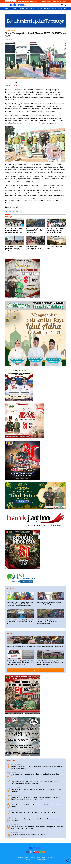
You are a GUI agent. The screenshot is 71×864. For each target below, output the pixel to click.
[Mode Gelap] (62, 4)
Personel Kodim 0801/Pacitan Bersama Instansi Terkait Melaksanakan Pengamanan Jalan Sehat (34, 248)
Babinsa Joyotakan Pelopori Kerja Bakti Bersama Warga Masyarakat (31, 1)
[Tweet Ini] (10, 211)
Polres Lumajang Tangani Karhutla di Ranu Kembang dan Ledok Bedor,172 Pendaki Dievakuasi (35, 230)
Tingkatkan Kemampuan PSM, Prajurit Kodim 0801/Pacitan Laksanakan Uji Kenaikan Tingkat (35, 647)
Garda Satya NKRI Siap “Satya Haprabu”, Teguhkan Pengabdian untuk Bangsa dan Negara (20, 621)
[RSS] (43, 852)
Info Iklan (32, 857)
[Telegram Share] (17, 211)
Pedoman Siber (41, 857)
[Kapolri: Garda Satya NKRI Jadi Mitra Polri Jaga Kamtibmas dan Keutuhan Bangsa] (14, 223)
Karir (26, 857)
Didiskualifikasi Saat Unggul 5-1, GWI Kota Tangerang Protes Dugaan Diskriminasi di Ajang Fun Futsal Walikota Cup (20, 662)
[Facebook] (27, 852)
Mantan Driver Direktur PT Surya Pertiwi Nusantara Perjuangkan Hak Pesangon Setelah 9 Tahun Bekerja (37, 767)
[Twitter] (31, 852)
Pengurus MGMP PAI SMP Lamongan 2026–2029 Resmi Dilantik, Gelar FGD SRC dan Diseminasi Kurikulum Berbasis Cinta (36, 783)
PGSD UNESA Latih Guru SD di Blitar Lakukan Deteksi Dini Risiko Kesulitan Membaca (35, 775)
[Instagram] (37, 852)
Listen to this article (13, 85)
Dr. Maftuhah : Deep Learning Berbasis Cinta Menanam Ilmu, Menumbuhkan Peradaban (36, 820)
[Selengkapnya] (63, 589)
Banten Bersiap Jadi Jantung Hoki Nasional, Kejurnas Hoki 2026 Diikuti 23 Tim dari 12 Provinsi (50, 662)
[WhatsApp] (40, 852)
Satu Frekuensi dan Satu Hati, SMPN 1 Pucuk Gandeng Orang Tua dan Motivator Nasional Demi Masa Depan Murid (37, 827)
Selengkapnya (35, 670)
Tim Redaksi (20, 857)
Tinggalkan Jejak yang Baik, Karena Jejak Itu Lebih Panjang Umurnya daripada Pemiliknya (36, 790)
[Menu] (6, 4)
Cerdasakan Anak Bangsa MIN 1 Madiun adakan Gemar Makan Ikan (33, 812)
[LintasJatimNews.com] (17, 4)
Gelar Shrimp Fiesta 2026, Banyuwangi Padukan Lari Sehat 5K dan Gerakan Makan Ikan (55, 230)
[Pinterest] (34, 852)
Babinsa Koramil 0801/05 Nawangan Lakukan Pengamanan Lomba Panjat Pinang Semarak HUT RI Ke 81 (14, 248)
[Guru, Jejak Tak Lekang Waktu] (56, 240)
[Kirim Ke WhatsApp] (20, 211)
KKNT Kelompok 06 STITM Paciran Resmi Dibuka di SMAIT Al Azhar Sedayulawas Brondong (37, 806)
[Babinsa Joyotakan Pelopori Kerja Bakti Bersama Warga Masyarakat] (50, 596)
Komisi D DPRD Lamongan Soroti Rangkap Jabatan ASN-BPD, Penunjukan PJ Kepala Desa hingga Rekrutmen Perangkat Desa (35, 798)
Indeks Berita (50, 857)
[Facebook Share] (6, 211)
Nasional (13, 30)
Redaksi (6, 39)
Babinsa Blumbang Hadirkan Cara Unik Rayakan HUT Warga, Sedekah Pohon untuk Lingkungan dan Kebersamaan (20, 603)
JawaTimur (7, 30)
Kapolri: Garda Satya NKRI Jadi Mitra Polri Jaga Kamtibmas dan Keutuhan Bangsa (14, 230)
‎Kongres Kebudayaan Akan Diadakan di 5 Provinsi (29, 834)
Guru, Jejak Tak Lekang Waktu (54, 247)
